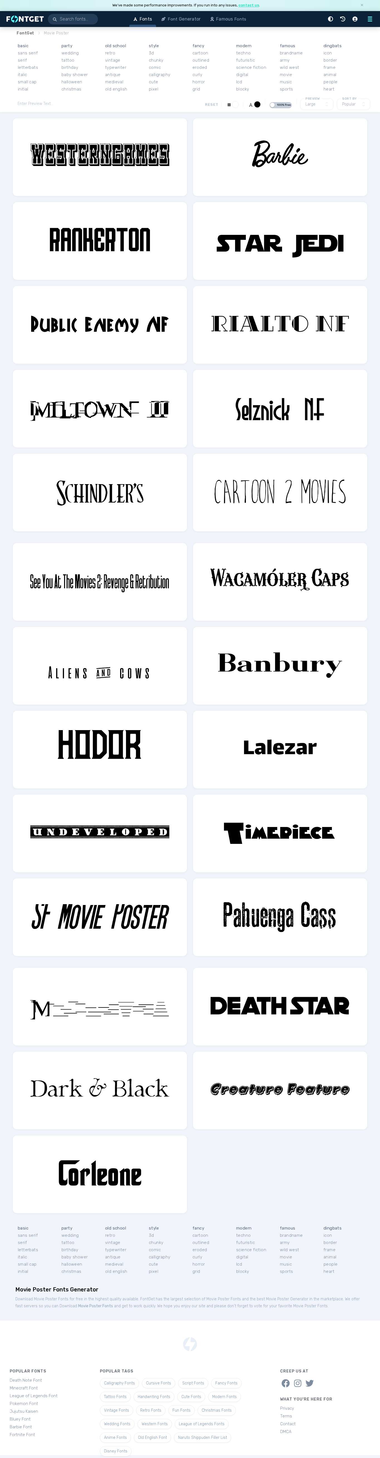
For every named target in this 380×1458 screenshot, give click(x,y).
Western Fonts (155, 1424)
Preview (312, 98)
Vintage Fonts (116, 1410)
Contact (288, 1423)
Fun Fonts (181, 1410)
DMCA (286, 1431)
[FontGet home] (24, 19)
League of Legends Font (34, 1395)
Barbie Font (21, 1426)
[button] (331, 19)
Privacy (287, 1408)
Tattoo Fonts (115, 1396)
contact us (248, 5)
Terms (286, 1416)
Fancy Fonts (226, 1383)
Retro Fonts (150, 1410)
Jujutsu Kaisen (24, 1411)
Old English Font (152, 1437)
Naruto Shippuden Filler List (202, 1437)
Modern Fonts (224, 1396)
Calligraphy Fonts (119, 1383)
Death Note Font (26, 1380)
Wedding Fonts (117, 1424)
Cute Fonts (191, 1396)
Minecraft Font (24, 1388)
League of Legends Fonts (201, 1424)
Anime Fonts (115, 1437)
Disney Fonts (115, 1451)
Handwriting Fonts (154, 1396)
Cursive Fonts (158, 1383)
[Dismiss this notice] (362, 5)
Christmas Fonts (217, 1410)
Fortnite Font (22, 1434)
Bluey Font (20, 1419)
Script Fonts (193, 1383)
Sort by (349, 98)
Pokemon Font (24, 1403)
